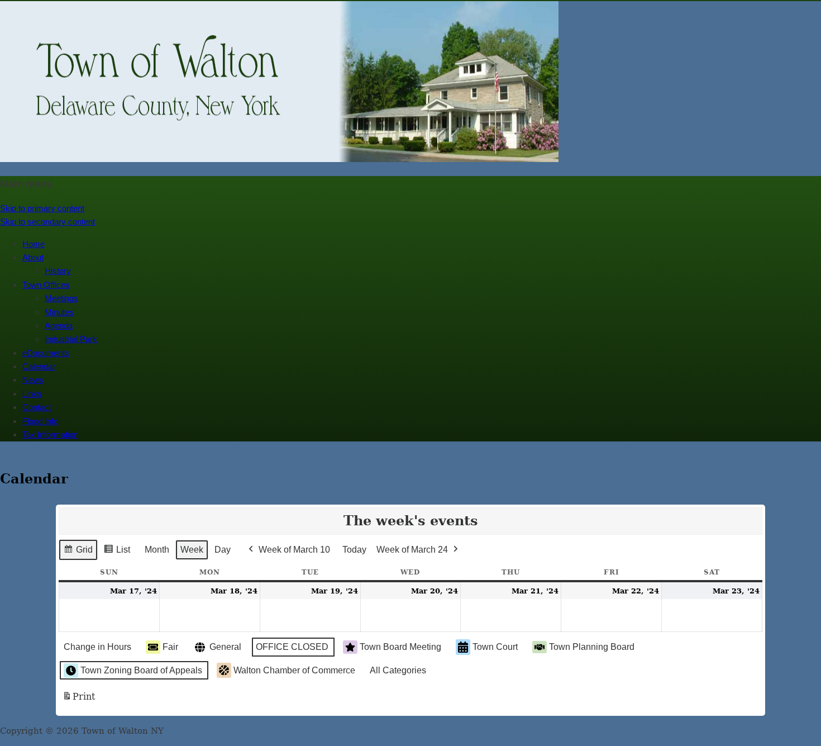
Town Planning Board (591, 647)
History (58, 270)
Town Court (495, 647)
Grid (78, 552)
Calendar (38, 366)
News (33, 379)
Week (191, 549)
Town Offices (46, 284)
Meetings (61, 298)
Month (157, 549)
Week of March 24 (412, 549)
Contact (36, 407)
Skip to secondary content (47, 221)
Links (32, 393)
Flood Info (40, 421)
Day (222, 549)
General (225, 647)
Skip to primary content (42, 208)
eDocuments (45, 353)
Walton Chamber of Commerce (294, 670)
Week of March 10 (294, 549)
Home (33, 244)
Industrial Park (71, 339)
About (33, 257)
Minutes (59, 312)
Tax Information (50, 434)
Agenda (59, 325)
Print (78, 700)
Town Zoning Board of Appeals (141, 670)
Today (354, 549)
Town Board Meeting (400, 647)
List (116, 552)
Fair (170, 647)
